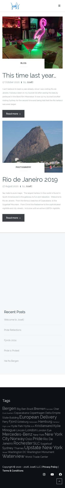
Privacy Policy (50, 467)
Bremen (39, 409)
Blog (23, 63)
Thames (19, 448)
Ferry (5, 421)
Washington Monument (40, 452)
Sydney (7, 448)
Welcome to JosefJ (14, 319)
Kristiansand (44, 426)
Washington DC (17, 452)
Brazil (30, 408)
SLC (36, 443)
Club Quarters (7, 413)
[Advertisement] (32, 269)
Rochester (23, 443)
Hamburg (45, 421)
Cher (56, 408)
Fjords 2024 (10, 340)
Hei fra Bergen (11, 361)
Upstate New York (43, 447)
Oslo (28, 439)
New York (38, 434)
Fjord (13, 421)
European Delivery (38, 416)
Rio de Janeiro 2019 (30, 179)
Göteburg (22, 421)
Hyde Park (17, 426)
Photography (23, 167)
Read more (15, 115)
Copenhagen (37, 412)
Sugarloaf (46, 443)
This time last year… (29, 75)
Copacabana (21, 412)
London (31, 430)
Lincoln (20, 430)
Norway (17, 438)
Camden (49, 409)
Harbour (56, 422)
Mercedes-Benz (17, 434)
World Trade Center (36, 456)
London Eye (44, 430)
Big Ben (21, 408)
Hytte (27, 426)
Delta (48, 412)
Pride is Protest (11, 350)
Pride (38, 438)
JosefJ (30, 82)
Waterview (13, 456)
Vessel (4, 452)
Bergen (9, 408)
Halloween (33, 422)
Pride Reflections (12, 330)
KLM (32, 426)
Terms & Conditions (12, 470)
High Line (6, 426)
